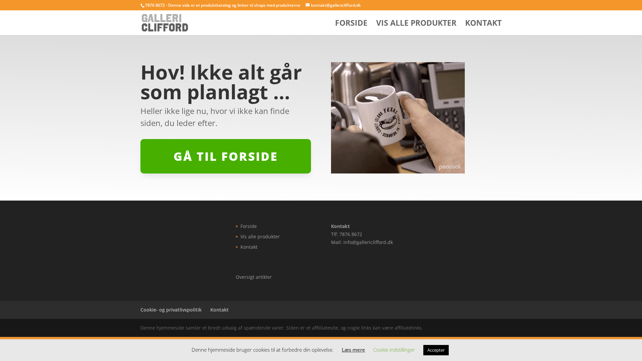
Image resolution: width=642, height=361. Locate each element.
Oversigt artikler (254, 277)
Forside (351, 24)
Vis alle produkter (416, 24)
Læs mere (353, 349)
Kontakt (483, 24)
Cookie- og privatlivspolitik (171, 310)
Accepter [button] (436, 350)
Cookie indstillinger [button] (394, 349)
